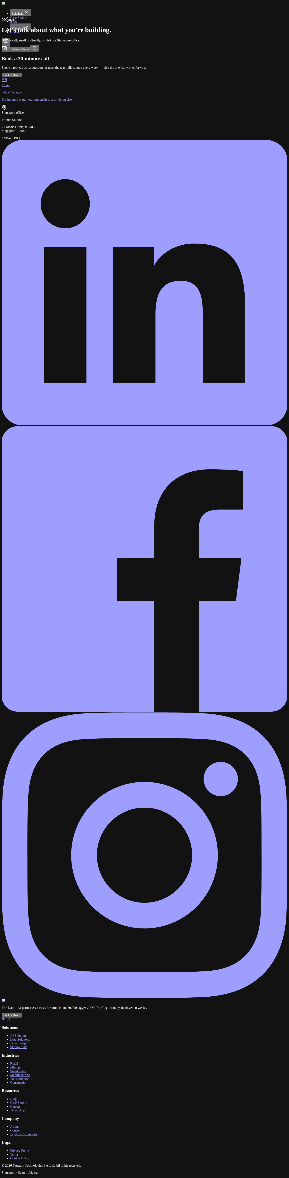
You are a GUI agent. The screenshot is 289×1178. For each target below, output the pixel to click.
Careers (15, 1106)
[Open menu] (34, 48)
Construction (18, 1082)
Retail (14, 1063)
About (14, 1126)
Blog (13, 1099)
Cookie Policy (19, 1158)
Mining (15, 1067)
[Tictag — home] (7, 3)
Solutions (17, 13)
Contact (15, 1130)
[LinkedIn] (3, 1019)
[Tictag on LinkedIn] (144, 424)
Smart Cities (18, 1071)
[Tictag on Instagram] (144, 997)
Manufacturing (20, 1075)
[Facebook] (6, 1019)
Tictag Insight (19, 1043)
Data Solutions (20, 1039)
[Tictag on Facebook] (144, 710)
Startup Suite (18, 1047)
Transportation (19, 1079)
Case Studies (18, 17)
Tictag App (17, 1110)
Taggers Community (23, 1134)
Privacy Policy (20, 1150)
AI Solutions (18, 1035)
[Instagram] (9, 1019)
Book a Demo (20, 49)
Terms (14, 1154)
